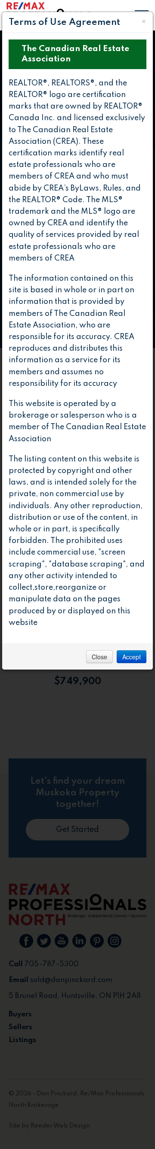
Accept (131, 656)
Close (99, 656)
